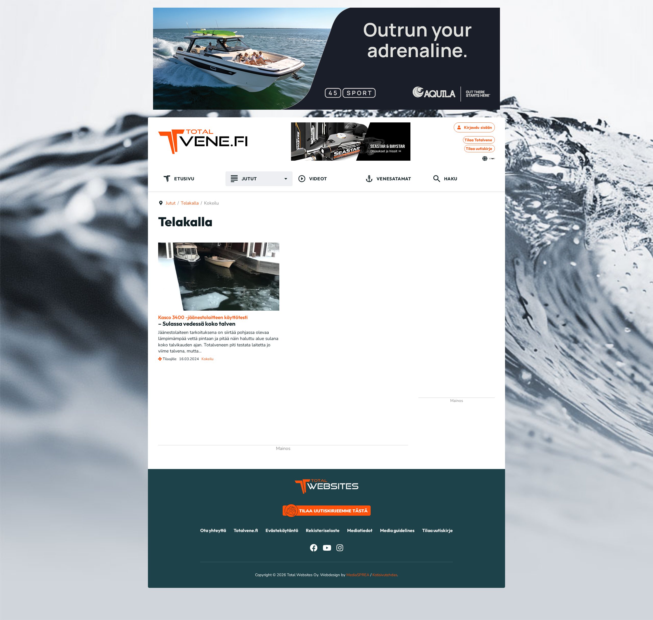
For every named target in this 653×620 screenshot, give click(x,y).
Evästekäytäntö (282, 530)
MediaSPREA (357, 574)
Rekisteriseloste (323, 530)
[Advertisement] (283, 407)
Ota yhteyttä (213, 530)
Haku (450, 179)
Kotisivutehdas (384, 574)
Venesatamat (393, 179)
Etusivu (184, 179)
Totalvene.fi (246, 530)
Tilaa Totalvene (478, 139)
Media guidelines (397, 530)
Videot (318, 179)
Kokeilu (208, 358)
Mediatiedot (359, 530)
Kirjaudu (478, 127)
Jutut (249, 179)
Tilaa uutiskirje (479, 148)
